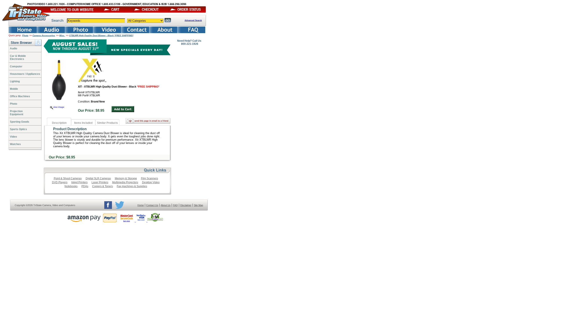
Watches (15, 144)
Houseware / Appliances (25, 73)
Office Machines (20, 96)
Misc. (62, 35)
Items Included (83, 122)
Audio (13, 48)
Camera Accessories (43, 35)
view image (58, 107)
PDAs (84, 186)
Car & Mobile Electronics (18, 57)
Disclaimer (185, 205)
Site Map (198, 205)
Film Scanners (149, 178)
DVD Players (59, 182)
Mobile (14, 88)
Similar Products (107, 122)
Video (13, 136)
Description (59, 122)
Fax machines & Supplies (132, 186)
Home (140, 205)
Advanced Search (193, 20)
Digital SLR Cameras (98, 178)
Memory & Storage (126, 178)
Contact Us (152, 205)
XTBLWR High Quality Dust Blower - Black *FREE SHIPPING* (101, 35)
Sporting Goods (19, 121)
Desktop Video (151, 182)
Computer (16, 66)
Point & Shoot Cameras (68, 178)
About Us (166, 205)
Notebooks (71, 186)
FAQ (175, 205)
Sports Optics (18, 129)
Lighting (15, 81)
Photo (25, 35)
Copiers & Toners (102, 186)
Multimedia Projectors (125, 182)
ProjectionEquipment (16, 113)
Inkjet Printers (79, 182)
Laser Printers (100, 182)
